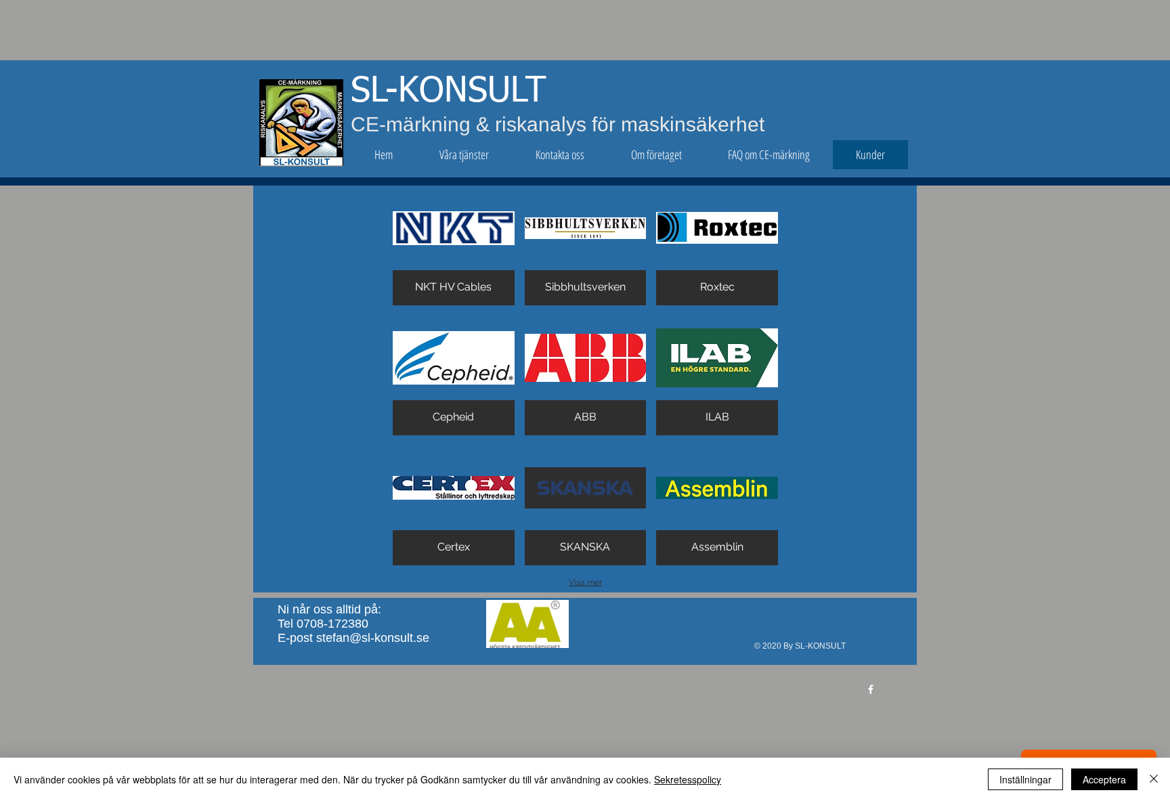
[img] (454, 245)
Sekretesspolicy (687, 779)
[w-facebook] (871, 689)
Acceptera (1104, 779)
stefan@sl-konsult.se (372, 638)
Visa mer (585, 582)
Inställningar (1025, 779)
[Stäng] (1154, 779)
